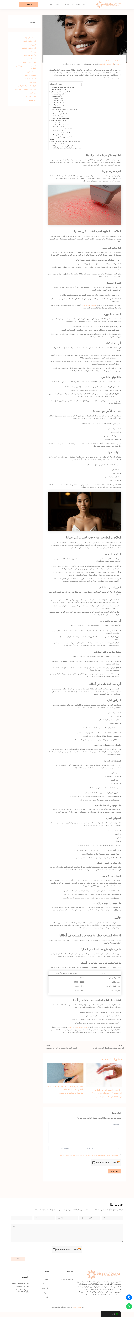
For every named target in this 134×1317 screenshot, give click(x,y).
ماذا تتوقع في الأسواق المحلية (64, 133)
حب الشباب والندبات (29, 38)
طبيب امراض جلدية (89, 305)
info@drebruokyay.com (20, 1283)
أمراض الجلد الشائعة (109, 1097)
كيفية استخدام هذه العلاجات (61, 118)
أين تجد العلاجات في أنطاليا (59, 120)
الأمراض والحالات (30, 55)
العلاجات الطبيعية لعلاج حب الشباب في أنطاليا (64, 109)
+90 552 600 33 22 (22, 1286)
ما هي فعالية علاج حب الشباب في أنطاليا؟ (65, 143)
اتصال (51, 4)
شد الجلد (33, 93)
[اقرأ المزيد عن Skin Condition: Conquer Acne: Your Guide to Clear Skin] (65, 1073)
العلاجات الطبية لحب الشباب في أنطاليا (62, 92)
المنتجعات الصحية (59, 126)
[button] (65, 4)
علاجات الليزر (31, 72)
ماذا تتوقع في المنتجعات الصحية (64, 128)
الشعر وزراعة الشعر (29, 62)
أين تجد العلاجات (58, 100)
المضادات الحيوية (58, 98)
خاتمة (52, 139)
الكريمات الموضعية (59, 94)
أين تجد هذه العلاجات (59, 116)
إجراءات (66, 4)
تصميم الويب (77, 1307)
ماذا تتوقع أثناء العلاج (59, 102)
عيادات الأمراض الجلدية (57, 105)
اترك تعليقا (119, 1097)
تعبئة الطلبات (31, 59)
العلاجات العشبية (58, 111)
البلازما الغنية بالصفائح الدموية (26, 86)
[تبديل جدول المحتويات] (79, 84)
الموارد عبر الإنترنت (59, 135)
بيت (84, 4)
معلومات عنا (76, 4)
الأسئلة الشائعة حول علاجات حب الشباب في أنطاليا (65, 141)
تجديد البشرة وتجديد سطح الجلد (25, 89)
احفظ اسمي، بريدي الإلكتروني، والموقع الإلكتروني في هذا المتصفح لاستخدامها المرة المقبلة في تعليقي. (88, 1155)
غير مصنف (32, 100)
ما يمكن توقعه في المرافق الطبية (65, 124)
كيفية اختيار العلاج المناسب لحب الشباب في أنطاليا (67, 148)
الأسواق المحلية (58, 131)
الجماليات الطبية (30, 75)
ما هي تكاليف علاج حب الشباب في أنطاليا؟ (65, 146)
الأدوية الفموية (58, 96)
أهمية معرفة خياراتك (60, 89)
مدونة (58, 4)
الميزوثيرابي (32, 82)
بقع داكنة (33, 52)
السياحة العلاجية (30, 79)
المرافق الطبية (58, 122)
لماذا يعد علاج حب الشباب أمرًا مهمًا (64, 87)
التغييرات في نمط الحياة (60, 114)
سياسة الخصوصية (67, 1279)
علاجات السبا (57, 107)
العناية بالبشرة (31, 96)
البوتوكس (33, 45)
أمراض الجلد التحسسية (28, 41)
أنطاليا (69, 1027)
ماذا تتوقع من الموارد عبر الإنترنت (65, 137)
